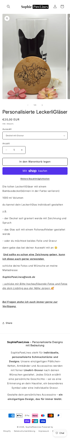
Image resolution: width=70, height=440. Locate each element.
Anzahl (6, 143)
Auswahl (7, 129)
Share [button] (9, 323)
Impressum (43, 431)
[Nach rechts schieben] (42, 105)
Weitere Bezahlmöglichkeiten (35, 178)
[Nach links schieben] (27, 105)
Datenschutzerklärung (24, 431)
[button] (8, 6)
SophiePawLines (33, 427)
